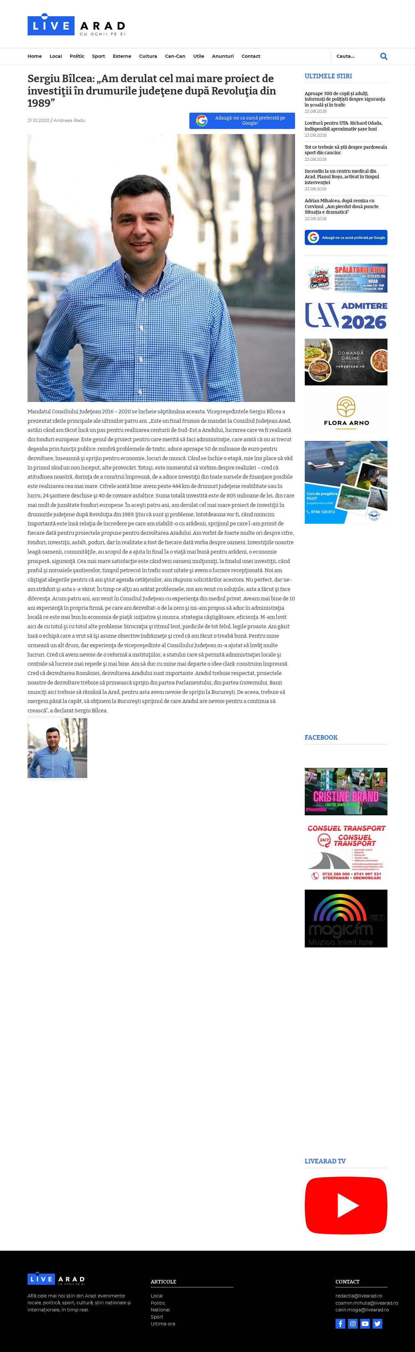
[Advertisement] (263, 24)
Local (56, 56)
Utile (198, 56)
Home (35, 56)
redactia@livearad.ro (359, 1296)
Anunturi (223, 56)
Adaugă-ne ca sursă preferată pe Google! (250, 121)
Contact (251, 56)
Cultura (148, 56)
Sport (98, 56)
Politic (77, 56)
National (160, 1310)
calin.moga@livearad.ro (362, 1310)
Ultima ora (163, 1323)
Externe (122, 56)
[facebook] (341, 1324)
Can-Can (175, 56)
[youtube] (365, 1324)
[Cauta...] (383, 56)
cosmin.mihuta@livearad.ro (367, 1303)
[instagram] (353, 1324)
